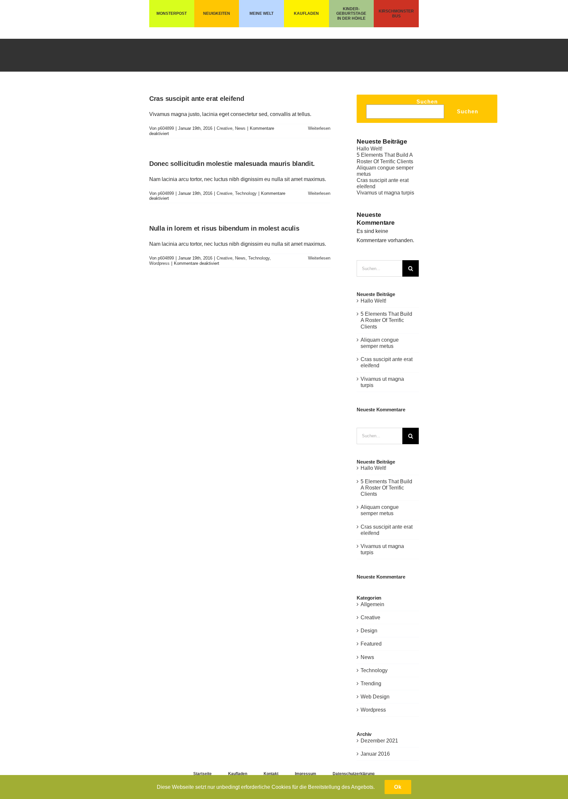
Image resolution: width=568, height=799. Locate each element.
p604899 (166, 128)
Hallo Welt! (369, 148)
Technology (246, 193)
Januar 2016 (375, 754)
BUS (396, 16)
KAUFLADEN (306, 13)
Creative (224, 128)
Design (369, 630)
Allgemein (372, 604)
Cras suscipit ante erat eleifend (196, 98)
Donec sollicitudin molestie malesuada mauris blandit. (232, 163)
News (240, 128)
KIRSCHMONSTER (396, 11)
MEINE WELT (261, 13)
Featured (371, 644)
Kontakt (271, 773)
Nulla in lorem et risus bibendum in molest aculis (224, 228)
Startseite (202, 773)
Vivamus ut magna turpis (385, 192)
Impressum (305, 773)
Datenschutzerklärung (353, 773)
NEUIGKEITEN (216, 13)
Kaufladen (237, 773)
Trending (371, 683)
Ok (398, 787)
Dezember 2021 (379, 740)
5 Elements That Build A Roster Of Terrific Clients (386, 320)
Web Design (375, 696)
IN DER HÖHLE (351, 18)
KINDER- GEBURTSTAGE (351, 11)
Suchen (427, 101)
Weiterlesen (319, 128)
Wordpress (159, 263)
